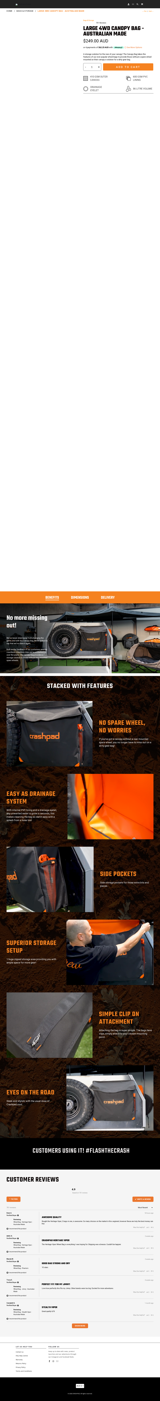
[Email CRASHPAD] (57, 1361)
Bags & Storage (25, 11)
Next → (151, 11)
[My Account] (128, 4)
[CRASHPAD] (23, 4)
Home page (49, 4)
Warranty (19, 1360)
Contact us (20, 1352)
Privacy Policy (20, 1367)
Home (9, 11)
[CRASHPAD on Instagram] (53, 1361)
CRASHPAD (76, 1394)
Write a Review (145, 1200)
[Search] (137, 4)
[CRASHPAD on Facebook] (49, 1361)
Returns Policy (21, 1363)
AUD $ (80, 1386)
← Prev (144, 11)
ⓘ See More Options (133, 47)
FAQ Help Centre (22, 1356)
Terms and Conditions (24, 1371)
